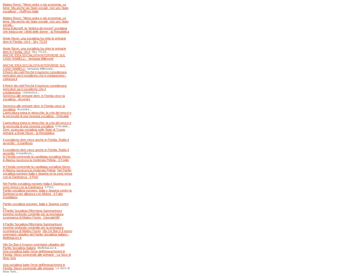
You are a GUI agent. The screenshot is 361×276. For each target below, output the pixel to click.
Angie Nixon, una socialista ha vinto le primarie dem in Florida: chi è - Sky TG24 (34, 40)
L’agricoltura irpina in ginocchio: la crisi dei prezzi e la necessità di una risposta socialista (37, 124)
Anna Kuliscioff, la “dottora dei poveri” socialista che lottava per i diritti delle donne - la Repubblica (36, 29)
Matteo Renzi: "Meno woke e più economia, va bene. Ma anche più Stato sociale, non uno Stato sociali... (36, 21)
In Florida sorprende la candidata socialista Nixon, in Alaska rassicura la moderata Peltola (37, 168)
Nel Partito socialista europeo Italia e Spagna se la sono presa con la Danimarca (37, 185)
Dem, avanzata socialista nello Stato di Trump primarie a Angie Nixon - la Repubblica (34, 131)
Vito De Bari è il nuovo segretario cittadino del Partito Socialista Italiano (33, 246)
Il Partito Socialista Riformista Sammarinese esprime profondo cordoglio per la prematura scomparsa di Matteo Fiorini (33, 227)
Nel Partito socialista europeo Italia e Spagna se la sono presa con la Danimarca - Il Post (37, 173)
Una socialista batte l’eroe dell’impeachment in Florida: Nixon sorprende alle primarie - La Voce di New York (37, 255)
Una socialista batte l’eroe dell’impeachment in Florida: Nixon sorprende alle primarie (34, 266)
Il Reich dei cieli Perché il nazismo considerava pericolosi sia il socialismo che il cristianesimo (35, 89)
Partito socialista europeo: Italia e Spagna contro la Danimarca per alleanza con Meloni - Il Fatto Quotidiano (37, 194)
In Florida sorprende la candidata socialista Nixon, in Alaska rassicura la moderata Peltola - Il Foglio (37, 158)
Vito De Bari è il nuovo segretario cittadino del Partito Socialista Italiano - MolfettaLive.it (37, 234)
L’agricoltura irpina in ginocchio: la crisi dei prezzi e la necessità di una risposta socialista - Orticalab (37, 114)
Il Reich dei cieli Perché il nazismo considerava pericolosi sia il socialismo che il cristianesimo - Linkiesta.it (35, 75)
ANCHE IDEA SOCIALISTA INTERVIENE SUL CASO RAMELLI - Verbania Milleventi (34, 57)
